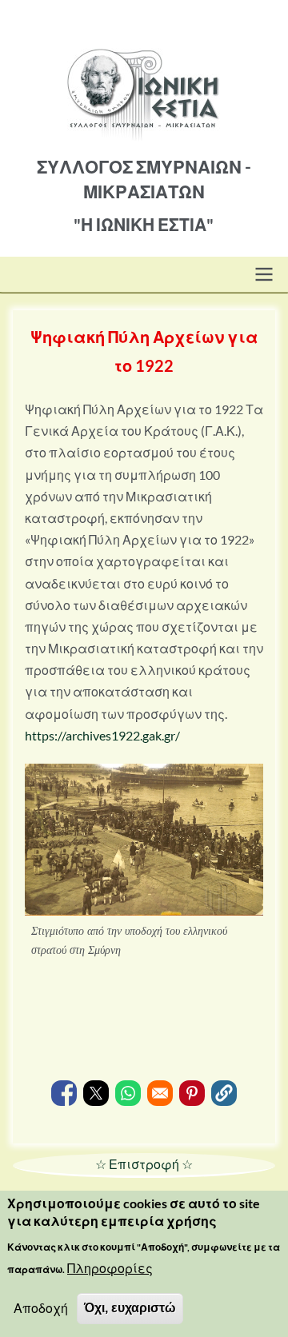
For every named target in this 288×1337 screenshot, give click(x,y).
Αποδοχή (41, 1307)
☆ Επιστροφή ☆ (144, 1163)
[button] (224, 1093)
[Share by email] (160, 1093)
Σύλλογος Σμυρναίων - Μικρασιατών (144, 179)
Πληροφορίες (110, 1267)
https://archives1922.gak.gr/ (102, 735)
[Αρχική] (144, 71)
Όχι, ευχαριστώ (130, 1308)
